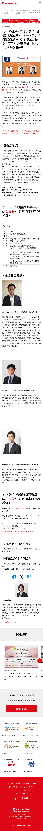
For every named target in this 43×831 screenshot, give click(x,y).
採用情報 (15, 787)
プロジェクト (11, 783)
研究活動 (19, 783)
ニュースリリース (16, 20)
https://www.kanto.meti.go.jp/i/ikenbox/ (15, 531)
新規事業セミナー (23, 22)
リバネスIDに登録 (21, 508)
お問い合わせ (21, 708)
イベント (5, 20)
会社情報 (33, 783)
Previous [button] (3, 660)
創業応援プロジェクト (9, 22)
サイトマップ (25, 790)
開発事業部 (26, 783)
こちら (9, 211)
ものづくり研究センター (30, 20)
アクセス (17, 790)
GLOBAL (31, 787)
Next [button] (39, 660)
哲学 (10, 787)
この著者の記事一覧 (9, 622)
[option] (21, 663)
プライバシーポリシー (21, 793)
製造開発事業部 (35, 22)
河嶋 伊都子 (6, 600)
